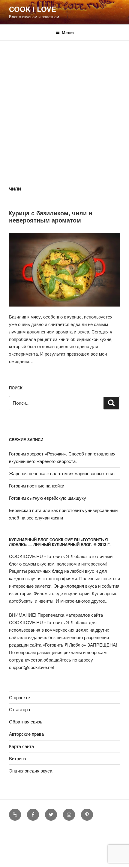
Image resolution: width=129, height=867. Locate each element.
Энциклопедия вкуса (30, 770)
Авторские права (26, 734)
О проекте (19, 697)
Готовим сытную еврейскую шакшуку (47, 498)
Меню (68, 32)
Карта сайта (21, 746)
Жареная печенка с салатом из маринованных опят (62, 473)
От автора (19, 709)
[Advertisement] (64, 108)
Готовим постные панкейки (36, 485)
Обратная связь (25, 721)
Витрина (17, 758)
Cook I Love (32, 9)
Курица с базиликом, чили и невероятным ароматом (50, 216)
